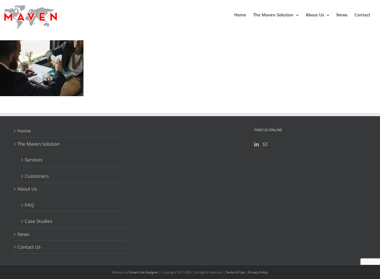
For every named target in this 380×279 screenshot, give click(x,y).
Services (34, 159)
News (23, 234)
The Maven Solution (38, 144)
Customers (37, 176)
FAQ (29, 205)
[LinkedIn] (256, 144)
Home (24, 131)
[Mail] (265, 144)
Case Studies (38, 221)
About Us (27, 189)
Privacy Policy (258, 272)
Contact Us (29, 247)
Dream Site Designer (143, 272)
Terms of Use (235, 272)
